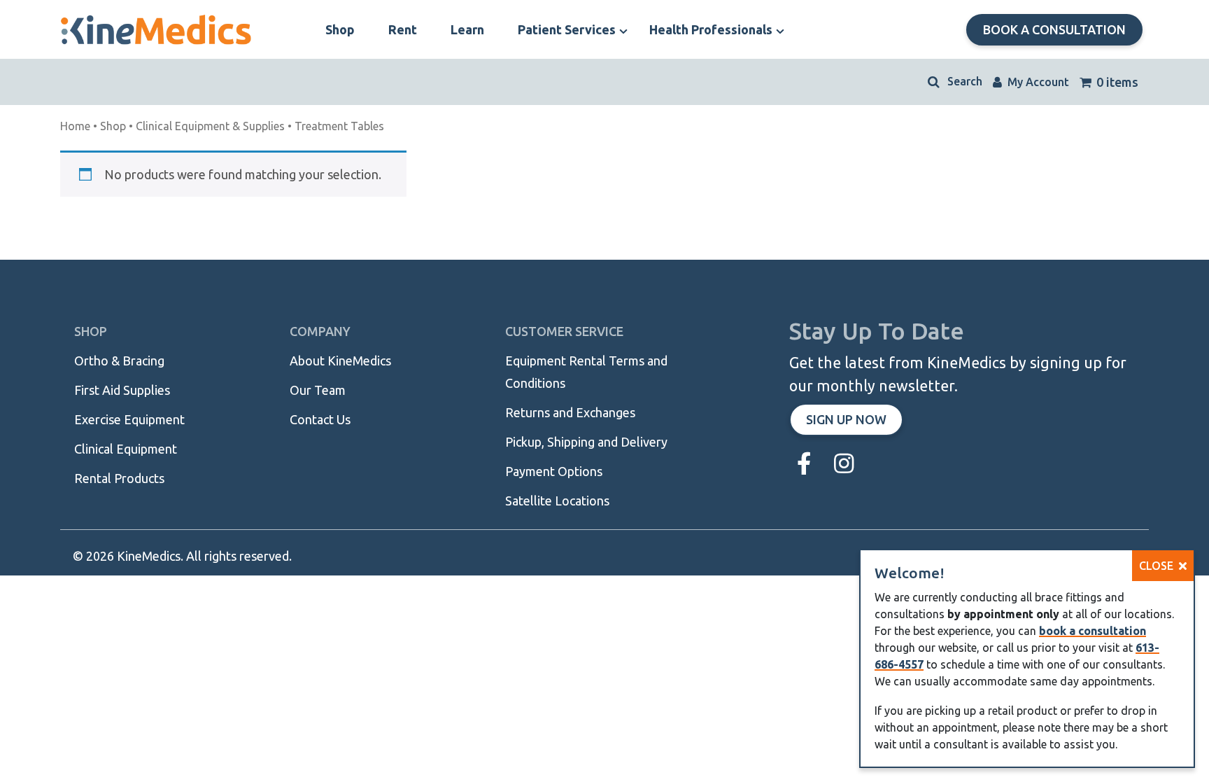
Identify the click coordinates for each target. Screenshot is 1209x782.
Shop (113, 126)
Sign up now (846, 419)
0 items (1116, 82)
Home (75, 126)
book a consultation (1092, 630)
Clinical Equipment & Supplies (210, 126)
